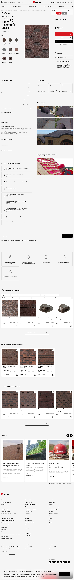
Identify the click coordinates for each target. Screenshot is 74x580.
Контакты (51, 504)
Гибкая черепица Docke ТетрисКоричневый (9, 409)
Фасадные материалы (6, 502)
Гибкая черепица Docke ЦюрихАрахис (9, 367)
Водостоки (3, 529)
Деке (2, 10)
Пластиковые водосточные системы (9, 531)
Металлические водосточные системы (10, 534)
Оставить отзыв (67, 236)
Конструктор (28, 530)
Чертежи (27, 515)
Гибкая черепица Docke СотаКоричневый (26, 409)
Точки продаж (59, 41)
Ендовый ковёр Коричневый (8, 317)
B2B (50, 520)
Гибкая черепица (47, 6)
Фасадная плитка (32, 6)
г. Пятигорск (12, 554)
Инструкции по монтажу (30, 504)
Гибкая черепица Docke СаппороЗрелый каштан (45, 409)
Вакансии (51, 518)
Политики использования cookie (45, 571)
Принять (64, 573)
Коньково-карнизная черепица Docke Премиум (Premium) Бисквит (27, 318)
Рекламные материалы (30, 509)
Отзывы (50, 522)
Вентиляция (61, 6)
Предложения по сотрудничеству (57, 515)
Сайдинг (3, 6)
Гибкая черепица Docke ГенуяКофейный (26, 367)
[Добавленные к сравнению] (66, 2)
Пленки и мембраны (6, 525)
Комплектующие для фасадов (8, 513)
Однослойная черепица (7, 518)
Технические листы (29, 506)
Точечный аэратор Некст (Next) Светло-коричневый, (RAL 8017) (63, 318)
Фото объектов (28, 520)
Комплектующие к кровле (7, 522)
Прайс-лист (28, 535)
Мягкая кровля (4, 515)
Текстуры (27, 518)
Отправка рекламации (54, 513)
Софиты (3, 506)
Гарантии (27, 513)
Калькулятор (28, 533)
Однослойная (16, 10)
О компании (52, 502)
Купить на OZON (60, 37)
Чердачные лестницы (6, 538)
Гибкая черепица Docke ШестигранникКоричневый (61, 410)
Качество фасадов (53, 509)
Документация (28, 502)
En (71, 2)
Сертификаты (28, 511)
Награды (51, 511)
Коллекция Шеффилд (37, 10)
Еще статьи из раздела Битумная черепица (61, 483)
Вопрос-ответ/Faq (29, 522)
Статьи (26, 525)
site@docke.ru (52, 548)
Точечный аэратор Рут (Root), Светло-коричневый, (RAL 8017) (45, 318)
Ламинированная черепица (8, 520)
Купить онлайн (59, 34)
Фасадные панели (16, 6)
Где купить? (53, 2)
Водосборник (4, 536)
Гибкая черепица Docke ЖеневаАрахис (45, 367)
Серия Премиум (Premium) (25, 10)
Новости (51, 525)
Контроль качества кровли (55, 506)
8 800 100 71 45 (52, 546)
